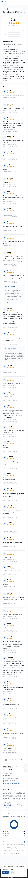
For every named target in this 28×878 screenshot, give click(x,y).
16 (21, 759)
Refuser (12, 872)
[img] (14, 41)
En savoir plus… (17, 853)
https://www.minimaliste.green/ (12, 783)
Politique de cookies (7, 874)
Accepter (5, 872)
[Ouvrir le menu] (26, 2)
